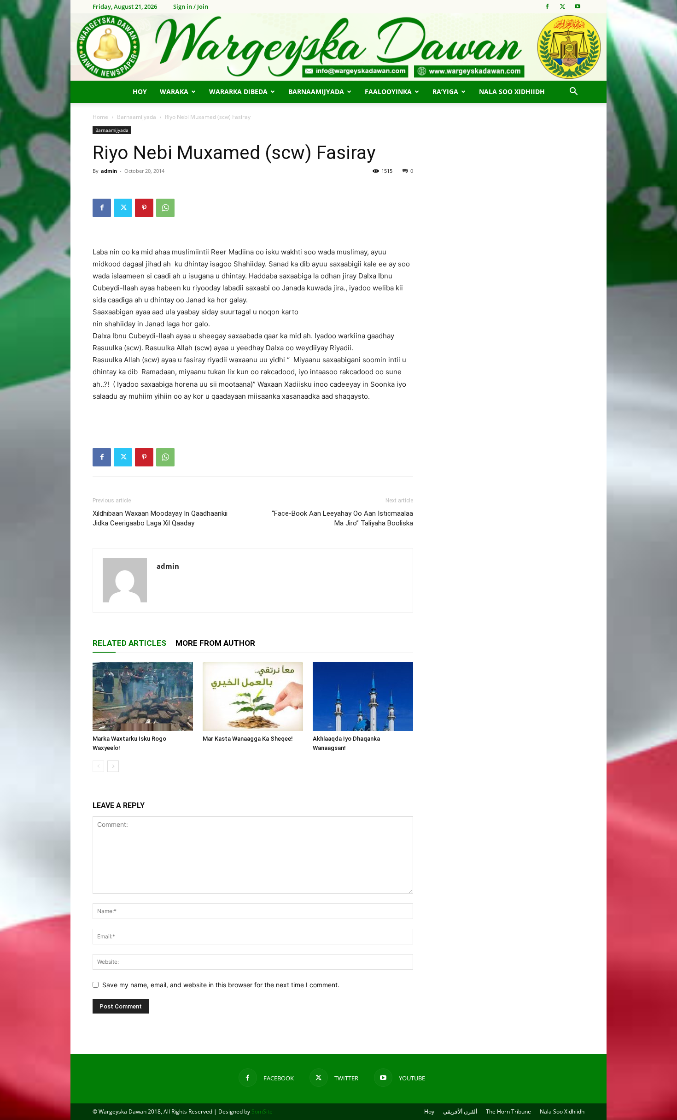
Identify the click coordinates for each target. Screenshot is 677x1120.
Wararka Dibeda (238, 91)
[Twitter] (562, 6)
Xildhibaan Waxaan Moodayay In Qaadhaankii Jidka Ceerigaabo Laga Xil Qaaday (160, 518)
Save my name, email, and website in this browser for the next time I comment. (220, 985)
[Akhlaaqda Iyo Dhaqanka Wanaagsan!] (363, 696)
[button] (573, 92)
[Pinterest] (144, 208)
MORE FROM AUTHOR (215, 643)
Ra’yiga (445, 91)
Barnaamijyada (316, 91)
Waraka (174, 91)
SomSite (262, 1111)
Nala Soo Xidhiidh (512, 91)
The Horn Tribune (508, 1111)
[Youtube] (577, 6)
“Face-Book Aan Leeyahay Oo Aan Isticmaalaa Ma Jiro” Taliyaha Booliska (342, 518)
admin (109, 170)
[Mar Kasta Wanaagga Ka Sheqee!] (253, 696)
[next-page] (113, 766)
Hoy (140, 91)
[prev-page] (98, 766)
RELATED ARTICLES (129, 643)
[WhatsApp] (165, 208)
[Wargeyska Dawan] (338, 47)
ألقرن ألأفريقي (460, 1111)
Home (100, 117)
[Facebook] (547, 6)
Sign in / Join (190, 6)
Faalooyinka (388, 91)
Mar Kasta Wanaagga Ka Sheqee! (248, 738)
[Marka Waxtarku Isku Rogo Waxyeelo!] (143, 696)
